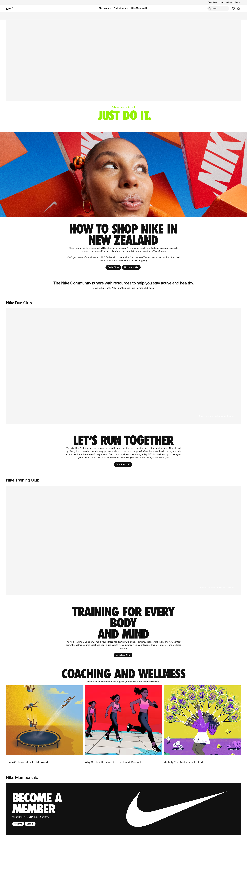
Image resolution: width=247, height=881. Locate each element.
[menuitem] (224, 2)
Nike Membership (139, 8)
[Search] (209, 8)
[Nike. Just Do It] (123, 174)
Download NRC (123, 464)
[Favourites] (233, 8)
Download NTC (123, 655)
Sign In (30, 824)
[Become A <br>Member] (123, 809)
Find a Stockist (121, 8)
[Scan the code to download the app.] (123, 540)
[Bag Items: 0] (238, 8)
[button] (123, 366)
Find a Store (105, 8)
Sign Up (18, 824)
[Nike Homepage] (10, 8)
